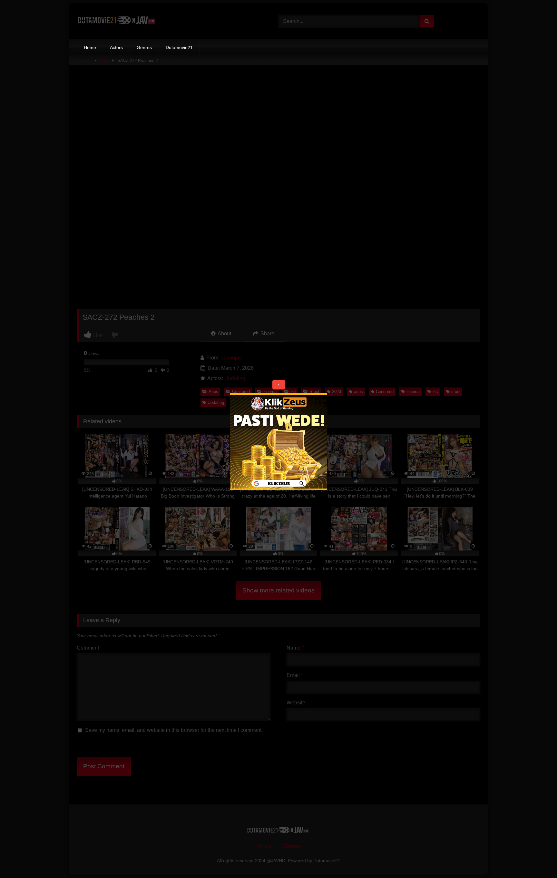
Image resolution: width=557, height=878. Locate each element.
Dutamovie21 (179, 47)
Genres (144, 47)
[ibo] (278, 488)
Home (90, 47)
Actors (116, 47)
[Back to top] (537, 859)
